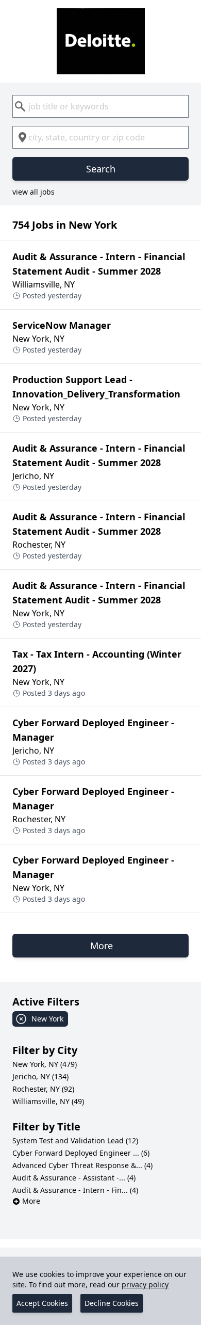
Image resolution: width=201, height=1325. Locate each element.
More (31, 1201)
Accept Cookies (42, 1303)
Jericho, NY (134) (40, 1076)
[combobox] (100, 106)
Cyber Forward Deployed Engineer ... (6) (80, 1153)
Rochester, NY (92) (43, 1089)
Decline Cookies (112, 1303)
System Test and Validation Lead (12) (75, 1140)
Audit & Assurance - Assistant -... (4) (74, 1178)
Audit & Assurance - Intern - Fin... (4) (75, 1190)
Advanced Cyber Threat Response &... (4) (82, 1165)
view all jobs (33, 192)
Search (100, 169)
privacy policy (145, 1284)
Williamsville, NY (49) (48, 1101)
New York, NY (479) (44, 1064)
